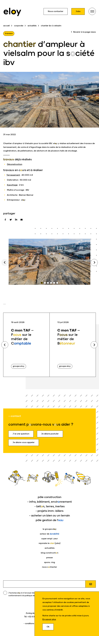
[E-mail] (21, 220)
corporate (18, 26)
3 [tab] (48, 283)
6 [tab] (57, 283)
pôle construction (49, 497)
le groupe (49, 529)
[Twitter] (11, 220)
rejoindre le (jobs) (49, 543)
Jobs (78, 11)
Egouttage (12, 185)
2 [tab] (45, 283)
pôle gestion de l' (49, 520)
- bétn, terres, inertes (49, 506)
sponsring (49, 562)
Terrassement (13, 175)
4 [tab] (51, 283)
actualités (32, 26)
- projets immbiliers (49, 511)
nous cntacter (49, 567)
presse (49, 557)
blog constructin (49, 553)
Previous (4, 344)
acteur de (49, 534)
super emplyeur (49, 538)
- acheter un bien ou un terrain (49, 515)
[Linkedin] (16, 220)
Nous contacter (55, 11)
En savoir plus (49, 619)
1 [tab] (42, 283)
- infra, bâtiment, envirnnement (49, 501)
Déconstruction (14, 164)
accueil (6, 26)
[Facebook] (5, 220)
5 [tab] (54, 283)
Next (94, 262)
